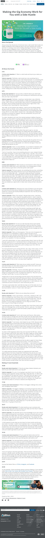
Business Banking (29, 516)
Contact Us (38, 527)
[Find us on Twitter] (5, 500)
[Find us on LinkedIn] (8, 500)
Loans (18, 519)
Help (41, 1)
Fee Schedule (22, 531)
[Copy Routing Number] (19, 1)
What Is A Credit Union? (40, 516)
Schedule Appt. (29, 1)
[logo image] (6, 515)
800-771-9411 (6, 519)
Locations (34, 1)
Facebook (31, 464)
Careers (38, 524)
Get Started (19, 527)
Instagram (23, 464)
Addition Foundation (40, 521)
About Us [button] (38, 514)
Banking (18, 516)
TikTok (18, 464)
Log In (40, 4)
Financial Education (20, 524)
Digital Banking (39, 519)
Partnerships (39, 522)
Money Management (11, 498)
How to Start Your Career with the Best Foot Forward (19, 471)
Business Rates (28, 522)
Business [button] (27, 514)
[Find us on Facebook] (2, 500)
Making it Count (21, 498)
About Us (38, 1)
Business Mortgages (29, 519)
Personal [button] (18, 514)
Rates (18, 525)
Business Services (29, 521)
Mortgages (19, 521)
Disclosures (18, 531)
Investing (18, 522)
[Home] (2, 4)
